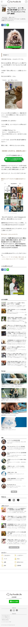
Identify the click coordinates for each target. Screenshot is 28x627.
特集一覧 (14, 491)
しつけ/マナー (20, 555)
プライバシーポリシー (6, 618)
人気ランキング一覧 (14, 547)
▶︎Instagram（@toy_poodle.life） (9, 234)
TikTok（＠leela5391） (12, 109)
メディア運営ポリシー (6, 617)
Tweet (5, 25)
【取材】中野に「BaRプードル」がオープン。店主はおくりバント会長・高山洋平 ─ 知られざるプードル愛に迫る (17, 540)
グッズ (5, 558)
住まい (18, 558)
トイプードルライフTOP (6, 621)
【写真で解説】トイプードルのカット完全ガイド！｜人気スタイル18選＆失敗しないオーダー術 (16, 517)
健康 (5, 562)
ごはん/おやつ (7, 555)
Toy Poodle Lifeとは (6, 615)
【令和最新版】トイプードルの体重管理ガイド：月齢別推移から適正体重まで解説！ (16, 509)
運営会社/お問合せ (5, 619)
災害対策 (19, 565)
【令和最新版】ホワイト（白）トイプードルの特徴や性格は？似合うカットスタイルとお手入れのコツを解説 (16, 525)
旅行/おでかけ (20, 562)
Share (2, 25)
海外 (5, 565)
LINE (8, 25)
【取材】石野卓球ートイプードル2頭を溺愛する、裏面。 (16, 532)
